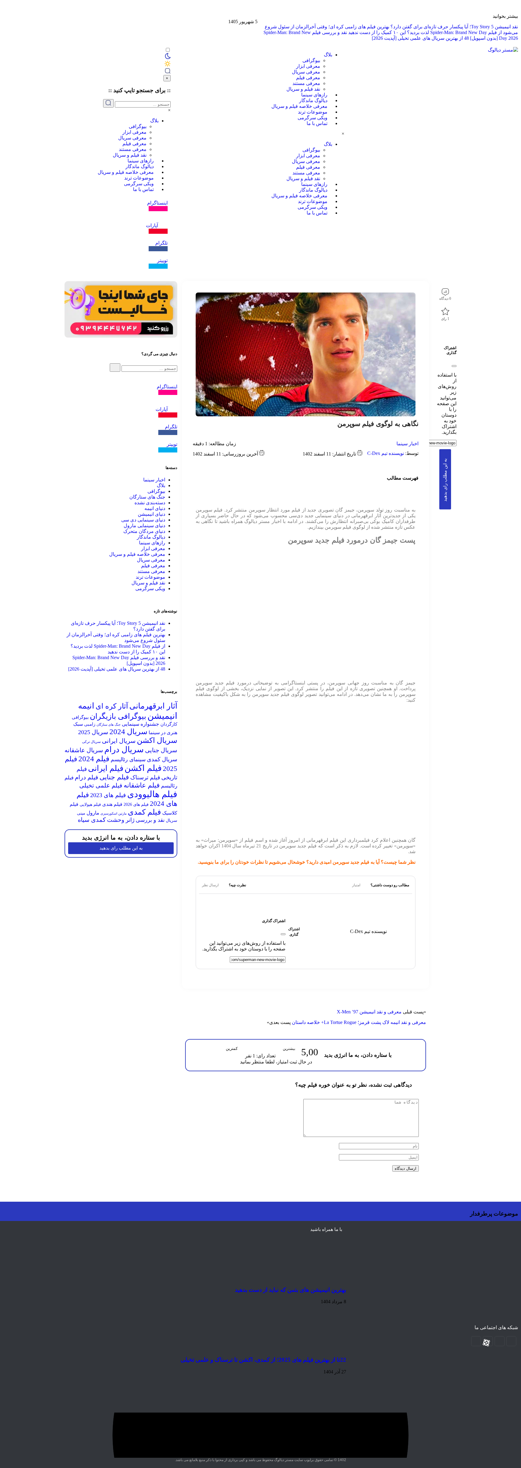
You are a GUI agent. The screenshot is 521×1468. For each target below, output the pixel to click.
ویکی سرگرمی (312, 117)
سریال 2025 (93, 732)
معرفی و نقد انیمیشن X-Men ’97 (369, 1011)
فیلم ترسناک (145, 777)
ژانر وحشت (120, 820)
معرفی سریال (306, 71)
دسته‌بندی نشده (149, 502)
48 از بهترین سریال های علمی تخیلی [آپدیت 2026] (420, 38)
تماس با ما (317, 123)
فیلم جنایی (114, 777)
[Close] (454, 366)
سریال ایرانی (119, 740)
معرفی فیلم (308, 77)
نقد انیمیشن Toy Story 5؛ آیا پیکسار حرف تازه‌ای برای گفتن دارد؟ (454, 26)
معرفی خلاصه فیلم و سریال (299, 106)
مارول (93, 813)
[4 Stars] (269, 1049)
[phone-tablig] (121, 336)
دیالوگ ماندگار (313, 100)
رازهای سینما (314, 94)
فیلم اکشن (143, 768)
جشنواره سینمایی (140, 724)
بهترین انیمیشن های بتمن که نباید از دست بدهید (290, 1290)
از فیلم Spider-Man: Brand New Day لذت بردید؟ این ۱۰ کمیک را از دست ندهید (425, 32)
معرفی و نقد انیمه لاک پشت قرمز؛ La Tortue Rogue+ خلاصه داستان (359, 1022)
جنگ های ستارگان (147, 496)
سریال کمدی (162, 759)
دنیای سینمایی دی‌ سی (143, 519)
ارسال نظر (210, 885)
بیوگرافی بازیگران (118, 716)
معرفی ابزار (308, 66)
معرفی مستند (306, 83)
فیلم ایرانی (105, 768)
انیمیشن (162, 716)
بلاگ (328, 54)
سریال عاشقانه (84, 750)
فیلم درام (86, 777)
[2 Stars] (251, 1049)
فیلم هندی (112, 804)
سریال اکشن (157, 740)
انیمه (86, 705)
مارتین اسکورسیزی (113, 813)
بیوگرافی (311, 60)
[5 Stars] (277, 1049)
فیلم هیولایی (90, 804)
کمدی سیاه (92, 819)
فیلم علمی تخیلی (100, 785)
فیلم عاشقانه (142, 785)
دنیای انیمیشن (151, 514)
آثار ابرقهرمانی (153, 706)
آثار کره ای (112, 706)
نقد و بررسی (150, 820)
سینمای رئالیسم (128, 759)
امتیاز (356, 885)
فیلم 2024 (93, 759)
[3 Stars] (260, 1049)
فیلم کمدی (144, 812)
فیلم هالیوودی (152, 794)
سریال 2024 (128, 732)
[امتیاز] (365, 884)
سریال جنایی (161, 750)
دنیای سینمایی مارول (144, 525)
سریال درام (124, 749)
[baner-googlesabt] (518, 18)
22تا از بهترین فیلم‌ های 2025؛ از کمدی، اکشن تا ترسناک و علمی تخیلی (263, 1360)
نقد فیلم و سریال (303, 89)
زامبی (89, 724)
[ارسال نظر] (223, 884)
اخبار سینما (407, 443)
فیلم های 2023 (108, 795)
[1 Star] (242, 1049)
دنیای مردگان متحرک (144, 531)
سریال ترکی (91, 742)
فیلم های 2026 (136, 804)
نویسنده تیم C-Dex (385, 453)
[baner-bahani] (518, 13)
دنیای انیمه (154, 508)
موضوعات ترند (312, 111)
